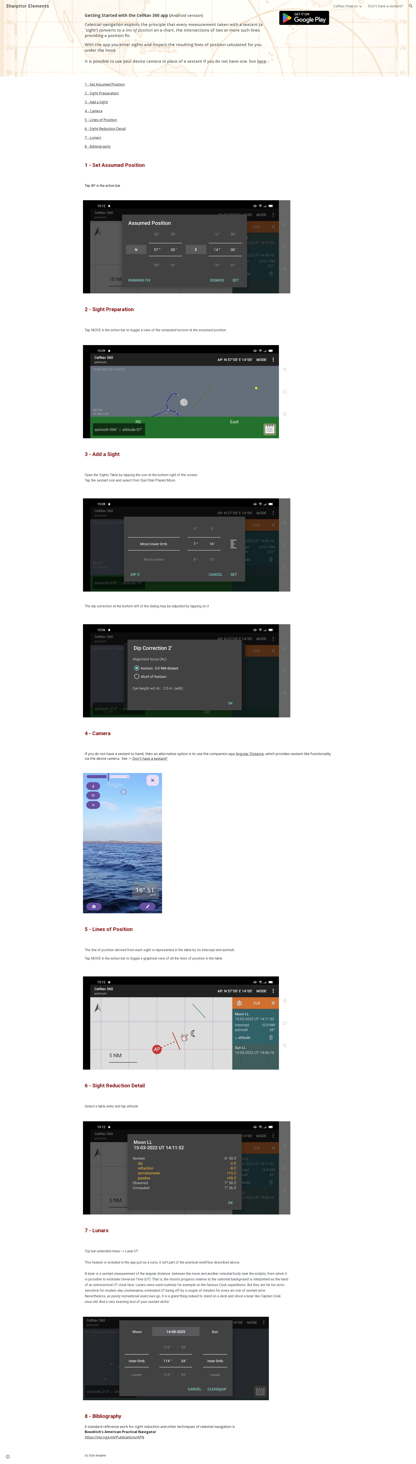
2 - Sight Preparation (102, 93)
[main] (176, 38)
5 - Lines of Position (101, 119)
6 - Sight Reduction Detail (105, 128)
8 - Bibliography (98, 146)
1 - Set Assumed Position (105, 84)
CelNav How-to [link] (345, 6)
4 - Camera (93, 111)
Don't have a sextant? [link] (385, 6)
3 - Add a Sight (96, 102)
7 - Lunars (93, 137)
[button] (411, 6)
